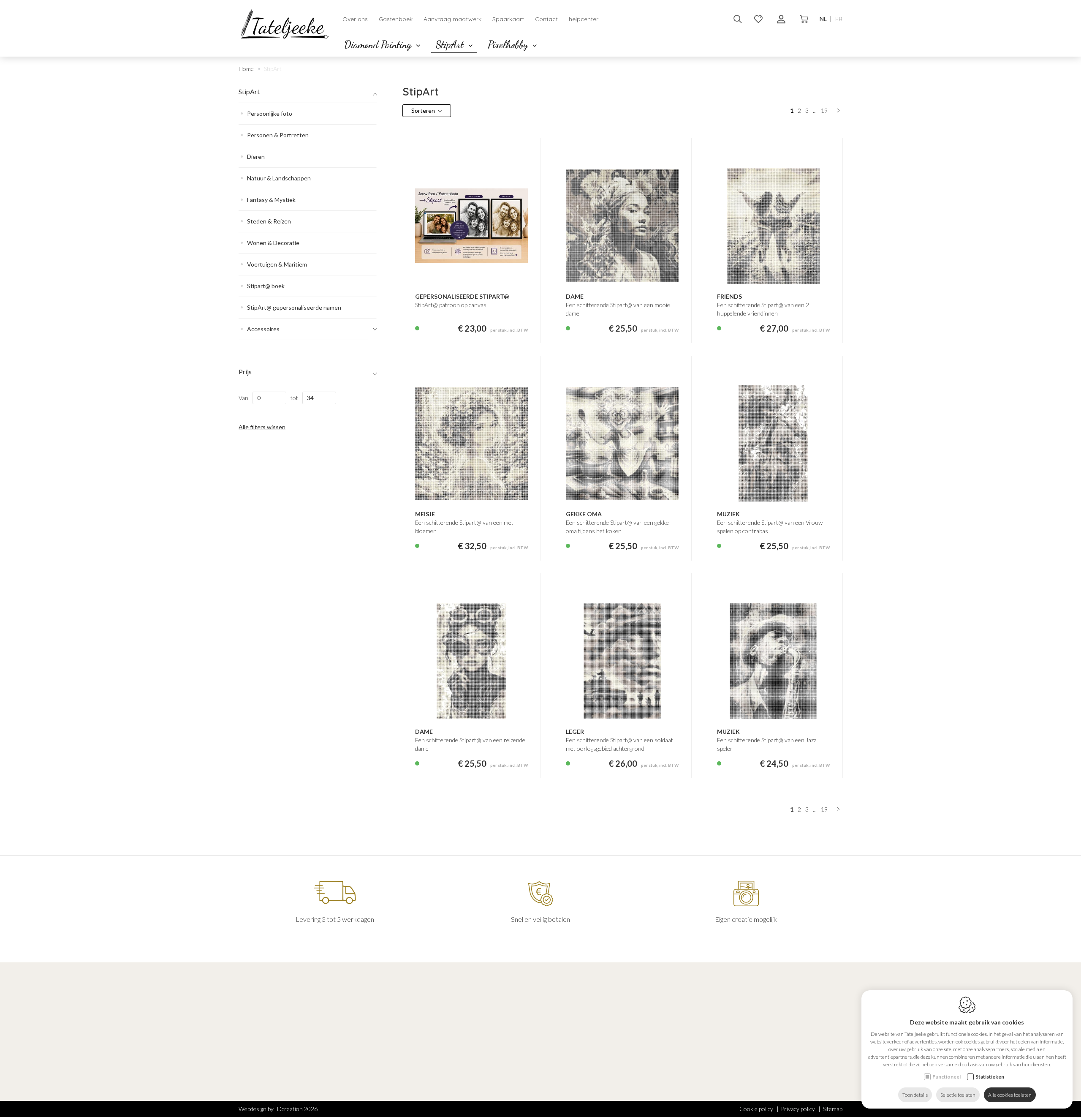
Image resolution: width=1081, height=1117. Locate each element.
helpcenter (583, 19)
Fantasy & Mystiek (271, 199)
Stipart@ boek (266, 285)
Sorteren (423, 110)
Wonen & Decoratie (273, 242)
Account (561, 1026)
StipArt (450, 44)
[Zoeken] (737, 19)
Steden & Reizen (269, 221)
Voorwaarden (564, 1080)
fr (838, 19)
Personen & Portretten (278, 135)
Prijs (245, 372)
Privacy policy (798, 1108)
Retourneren (563, 1102)
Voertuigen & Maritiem (277, 264)
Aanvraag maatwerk (452, 19)
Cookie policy (756, 1108)
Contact (546, 19)
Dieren (256, 156)
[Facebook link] (242, 1076)
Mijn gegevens (564, 1040)
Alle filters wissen (262, 426)
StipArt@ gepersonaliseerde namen (294, 307)
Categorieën (413, 1026)
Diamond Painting (379, 44)
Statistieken (989, 1076)
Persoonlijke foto (269, 113)
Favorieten (561, 1051)
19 (824, 110)
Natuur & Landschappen (279, 178)
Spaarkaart (508, 19)
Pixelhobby (509, 44)
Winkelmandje (565, 1062)
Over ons (355, 19)
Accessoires (263, 328)
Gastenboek (396, 19)
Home (246, 68)
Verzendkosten (566, 1091)
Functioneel (946, 1076)
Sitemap (832, 1108)
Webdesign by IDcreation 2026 (278, 1108)
